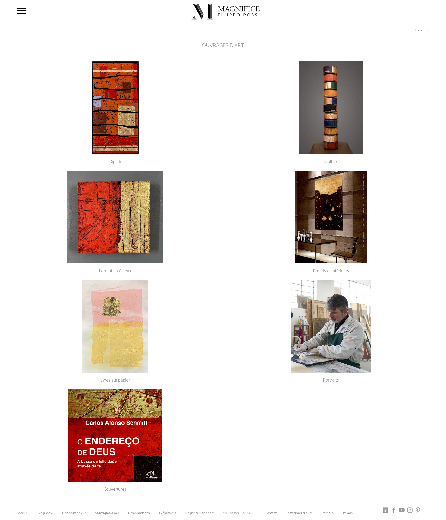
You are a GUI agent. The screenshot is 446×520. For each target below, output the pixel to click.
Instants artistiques (299, 513)
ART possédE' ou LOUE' (239, 513)
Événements (167, 513)
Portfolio (328, 513)
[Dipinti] (115, 107)
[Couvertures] (115, 435)
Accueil (23, 513)
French (420, 30)
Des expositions (139, 513)
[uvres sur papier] (115, 326)
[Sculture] (331, 107)
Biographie (45, 513)
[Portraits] (331, 326)
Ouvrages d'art (107, 513)
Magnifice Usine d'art (199, 513)
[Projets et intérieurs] (331, 217)
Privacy (348, 513)
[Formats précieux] (115, 217)
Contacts (271, 513)
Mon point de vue (74, 513)
